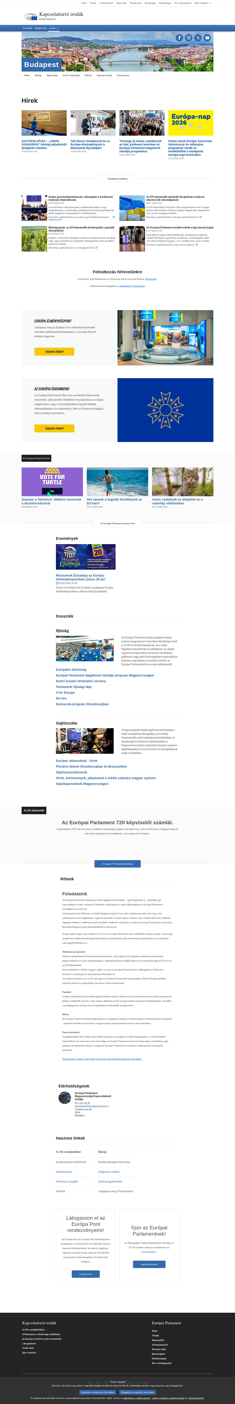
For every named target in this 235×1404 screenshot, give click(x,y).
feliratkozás (151, 279)
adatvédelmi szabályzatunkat (136, 1398)
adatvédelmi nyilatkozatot (132, 286)
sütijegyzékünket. (196, 1398)
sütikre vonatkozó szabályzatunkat (168, 1398)
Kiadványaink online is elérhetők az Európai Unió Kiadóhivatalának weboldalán (102, 1059)
